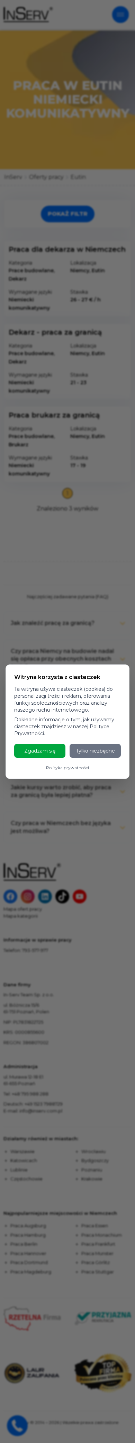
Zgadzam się (39, 751)
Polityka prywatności (67, 767)
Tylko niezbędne (95, 751)
